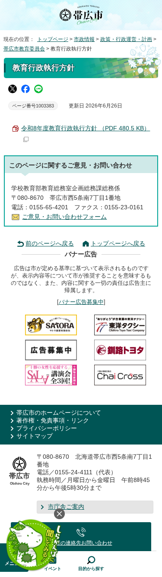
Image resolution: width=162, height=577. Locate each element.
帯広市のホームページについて (58, 413)
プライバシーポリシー (46, 428)
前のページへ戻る (49, 243)
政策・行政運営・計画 (126, 39)
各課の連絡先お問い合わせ (81, 543)
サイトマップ (34, 436)
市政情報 (84, 39)
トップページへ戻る (118, 243)
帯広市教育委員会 (24, 49)
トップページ (52, 39)
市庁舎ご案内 (66, 507)
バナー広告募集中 (81, 302)
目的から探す (91, 568)
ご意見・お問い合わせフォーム (64, 217)
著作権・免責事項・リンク (52, 420)
